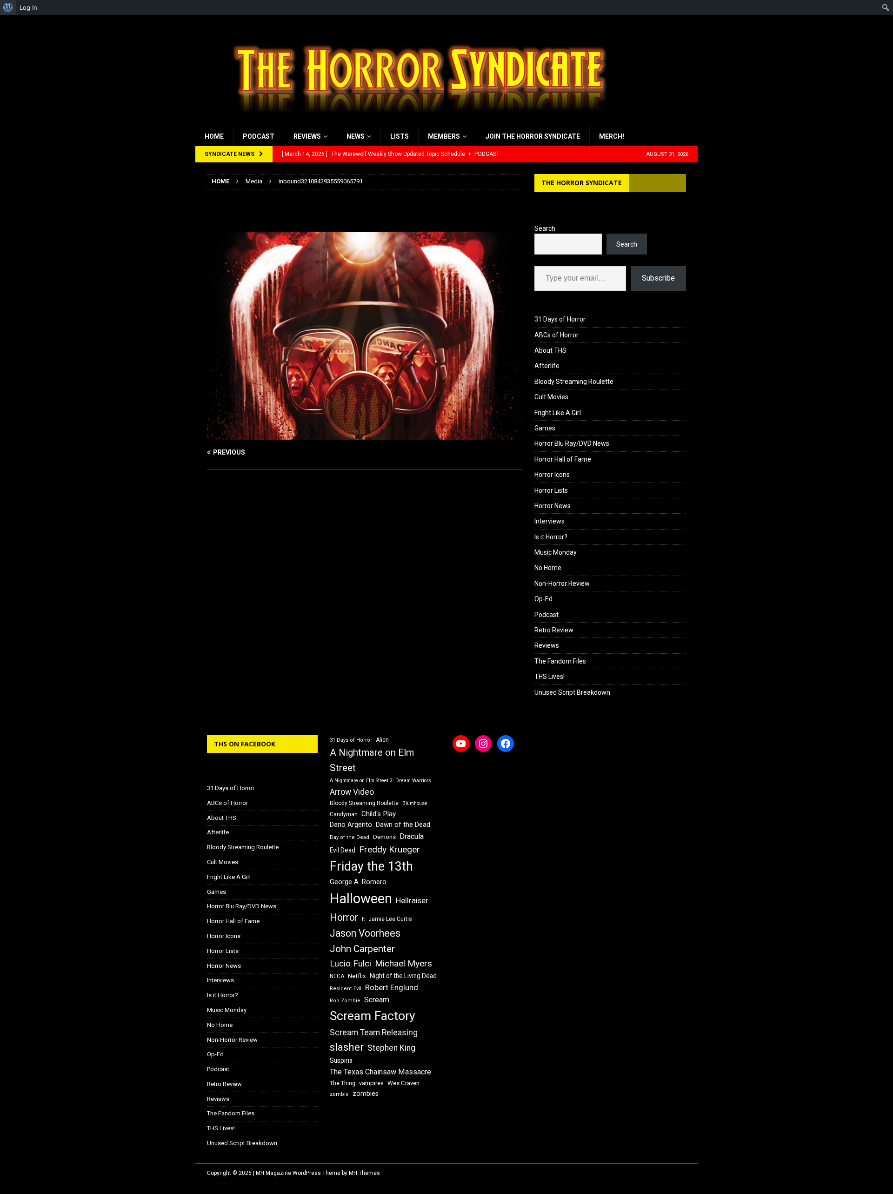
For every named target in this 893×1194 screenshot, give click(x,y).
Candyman (344, 814)
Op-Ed (543, 599)
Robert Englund (391, 987)
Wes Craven (403, 1083)
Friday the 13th (371, 866)
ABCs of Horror (556, 335)
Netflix (357, 976)
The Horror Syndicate (581, 182)
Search (544, 228)
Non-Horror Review (562, 583)
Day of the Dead (349, 837)
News (356, 136)
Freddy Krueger (389, 849)
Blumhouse (414, 803)
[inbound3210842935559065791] (364, 434)
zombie (339, 1094)
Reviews (307, 136)
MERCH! (611, 136)
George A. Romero (358, 882)
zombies (366, 1093)
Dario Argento (351, 824)
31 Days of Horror (560, 319)
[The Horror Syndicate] (416, 121)
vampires (371, 1083)
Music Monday (555, 552)
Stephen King (391, 1048)
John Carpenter (362, 948)
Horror (344, 917)
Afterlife (547, 365)
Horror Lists (551, 490)
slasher (347, 1047)
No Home (547, 567)
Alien (382, 740)
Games (544, 428)
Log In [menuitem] (28, 7)
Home (214, 136)
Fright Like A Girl (557, 412)
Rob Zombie (345, 1001)
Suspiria (341, 1060)
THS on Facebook (244, 743)
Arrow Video (352, 792)
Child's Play (378, 814)
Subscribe (658, 278)
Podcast (258, 136)
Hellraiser (412, 900)
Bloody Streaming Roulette (573, 381)
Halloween (361, 898)
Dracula (412, 836)
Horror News (552, 506)
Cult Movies (551, 397)
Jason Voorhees (365, 933)
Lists (399, 136)
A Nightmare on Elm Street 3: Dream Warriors (380, 781)
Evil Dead (342, 850)
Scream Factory (372, 1015)
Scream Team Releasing (374, 1032)
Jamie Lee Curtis (390, 919)
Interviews (549, 521)
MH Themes (364, 1173)
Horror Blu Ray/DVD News (571, 443)
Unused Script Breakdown (572, 692)
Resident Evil (345, 989)
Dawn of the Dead (403, 824)
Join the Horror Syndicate (533, 136)
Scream (376, 999)
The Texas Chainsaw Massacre (380, 1071)
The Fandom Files (560, 661)
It (363, 919)
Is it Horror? (550, 537)
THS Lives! (549, 676)
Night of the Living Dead (403, 975)
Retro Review (553, 630)
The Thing (342, 1083)
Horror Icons (552, 474)
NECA (337, 976)
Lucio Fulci (350, 964)
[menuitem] (8, 7)
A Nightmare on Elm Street (372, 760)
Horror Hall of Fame (562, 459)
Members (444, 136)
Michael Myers (403, 963)
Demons (384, 836)
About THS (550, 350)
